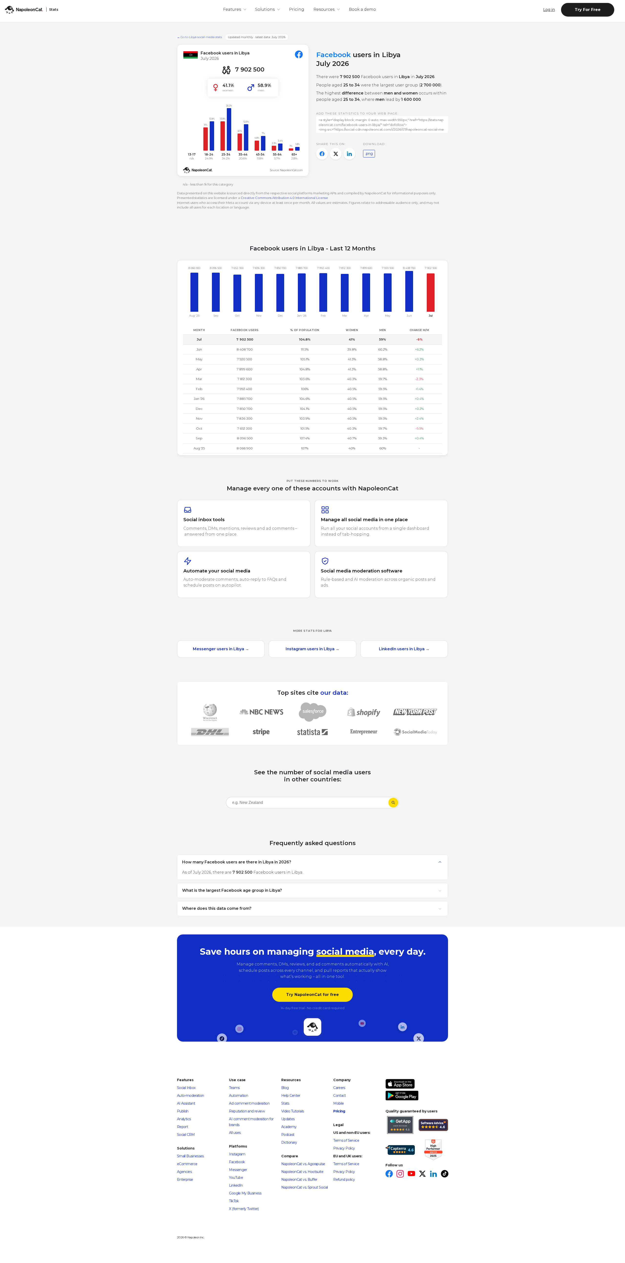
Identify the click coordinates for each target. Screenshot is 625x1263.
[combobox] (307, 803)
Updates (288, 1119)
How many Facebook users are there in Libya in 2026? (236, 861)
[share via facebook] (322, 154)
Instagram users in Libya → (312, 649)
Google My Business (245, 1193)
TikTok (234, 1201)
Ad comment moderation (249, 1103)
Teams (234, 1088)
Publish (182, 1111)
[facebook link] (389, 1174)
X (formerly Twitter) (244, 1209)
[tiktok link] (444, 1174)
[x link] (422, 1174)
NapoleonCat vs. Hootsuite (302, 1172)
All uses (234, 1132)
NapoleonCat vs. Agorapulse (303, 1164)
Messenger (238, 1170)
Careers (339, 1088)
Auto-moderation (190, 1095)
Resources (323, 9)
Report (182, 1127)
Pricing (296, 9)
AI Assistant (186, 1103)
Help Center (290, 1095)
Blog (285, 1088)
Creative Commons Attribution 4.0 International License (284, 198)
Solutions (265, 9)
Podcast (287, 1134)
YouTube (236, 1177)
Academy (289, 1127)
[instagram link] (400, 1174)
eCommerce (187, 1164)
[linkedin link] (433, 1174)
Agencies (184, 1172)
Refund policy (344, 1179)
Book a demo (362, 9)
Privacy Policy (344, 1148)
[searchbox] (257, 802)
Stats (285, 1103)
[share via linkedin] (349, 154)
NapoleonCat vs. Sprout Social (304, 1187)
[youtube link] (411, 1174)
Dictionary (289, 1142)
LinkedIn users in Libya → (404, 649)
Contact (339, 1095)
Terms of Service (346, 1140)
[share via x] (336, 154)
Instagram (237, 1154)
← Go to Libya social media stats (199, 37)
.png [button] (369, 153)
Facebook (237, 1162)
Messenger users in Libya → (221, 649)
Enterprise (185, 1179)
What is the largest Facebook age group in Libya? (232, 890)
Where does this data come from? (216, 908)
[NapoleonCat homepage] (312, 1027)
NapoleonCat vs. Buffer (299, 1179)
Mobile (338, 1103)
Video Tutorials (292, 1111)
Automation (238, 1095)
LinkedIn (236, 1185)
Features (232, 9)
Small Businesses (190, 1156)
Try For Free (588, 9)
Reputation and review (247, 1111)
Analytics (184, 1119)
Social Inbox (186, 1088)
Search (393, 802)
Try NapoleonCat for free (312, 994)
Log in (549, 9)
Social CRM (186, 1134)
